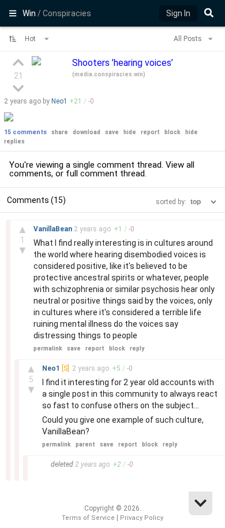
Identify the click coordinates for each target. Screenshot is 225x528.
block (172, 132)
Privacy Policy (141, 518)
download (86, 132)
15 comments (25, 132)
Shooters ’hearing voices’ (122, 62)
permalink (47, 348)
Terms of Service (88, 518)
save (112, 132)
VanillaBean (53, 229)
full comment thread (105, 173)
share (59, 132)
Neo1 (59, 101)
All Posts (189, 39)
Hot (31, 39)
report (150, 132)
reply (137, 348)
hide (129, 132)
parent (85, 444)
